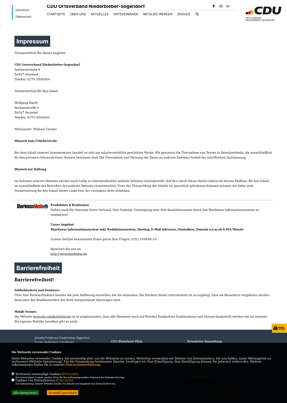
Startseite (56, 14)
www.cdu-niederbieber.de (52, 316)
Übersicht (70, 374)
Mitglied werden (157, 14)
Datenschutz (23, 16)
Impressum (22, 10)
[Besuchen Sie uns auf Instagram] (221, 6)
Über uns (78, 14)
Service (183, 14)
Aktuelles (100, 14)
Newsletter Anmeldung (204, 341)
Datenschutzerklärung (83, 364)
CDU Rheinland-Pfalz (126, 341)
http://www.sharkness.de (69, 254)
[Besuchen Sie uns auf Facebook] (213, 6)
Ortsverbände (125, 14)
